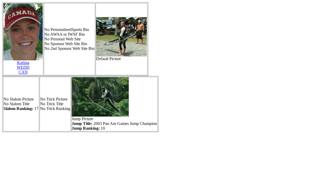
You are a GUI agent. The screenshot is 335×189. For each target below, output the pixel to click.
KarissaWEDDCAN (23, 67)
